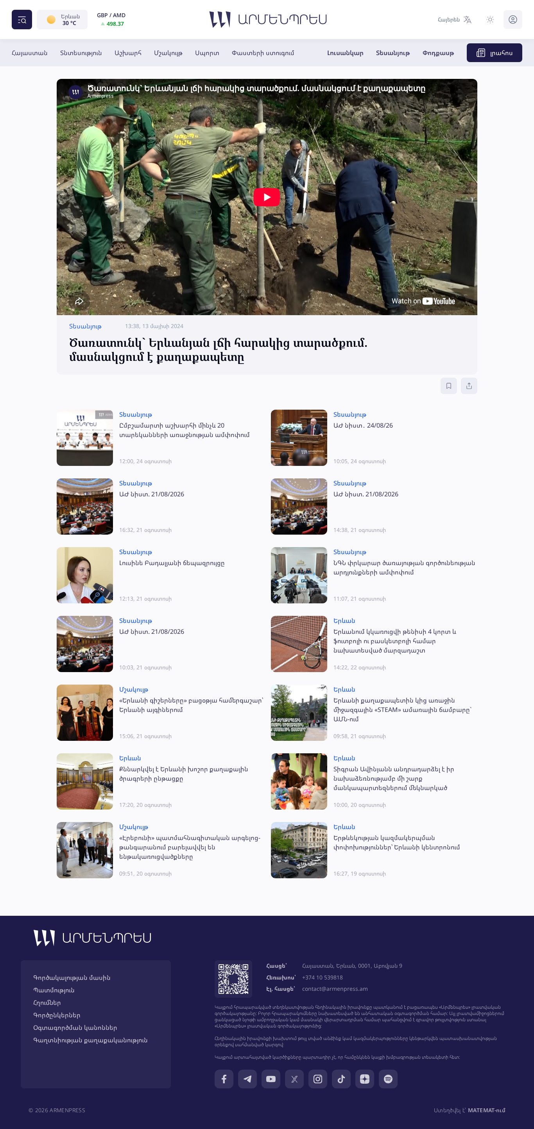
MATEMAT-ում (486, 1110)
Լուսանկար (345, 52)
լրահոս (501, 52)
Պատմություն (54, 990)
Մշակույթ (168, 52)
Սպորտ (207, 52)
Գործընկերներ (57, 1015)
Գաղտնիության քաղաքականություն (90, 1040)
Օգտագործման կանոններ (75, 1027)
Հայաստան (30, 52)
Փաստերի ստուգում (263, 52)
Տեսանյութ (393, 52)
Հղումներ (47, 1002)
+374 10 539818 (322, 977)
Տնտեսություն (81, 52)
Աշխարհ (128, 52)
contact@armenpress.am (335, 988)
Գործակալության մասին (72, 977)
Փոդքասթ (438, 52)
